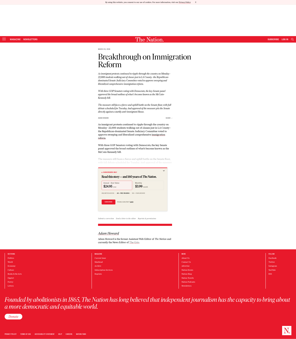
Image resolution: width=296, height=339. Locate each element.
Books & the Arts (15, 274)
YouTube (272, 270)
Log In (285, 39)
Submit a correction (106, 218)
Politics (11, 258)
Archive (98, 266)
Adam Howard (103, 118)
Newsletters (30, 39)
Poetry (10, 282)
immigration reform (133, 83)
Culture (11, 270)
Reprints (98, 274)
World (10, 262)
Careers (69, 334)
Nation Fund (81, 334)
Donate (13, 317)
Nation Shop (187, 274)
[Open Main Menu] (4, 39)
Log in (131, 202)
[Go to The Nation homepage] (149, 39)
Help (60, 334)
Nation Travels (188, 278)
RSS (270, 274)
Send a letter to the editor (126, 218)
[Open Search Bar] (292, 39)
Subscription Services (104, 270)
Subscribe (273, 39)
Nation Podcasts (188, 282)
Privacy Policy (185, 2)
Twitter (271, 262)
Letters (11, 286)
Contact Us (186, 262)
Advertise (186, 266)
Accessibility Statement (45, 334)
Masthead (99, 262)
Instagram (272, 266)
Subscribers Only (110, 172)
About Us (185, 258)
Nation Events (187, 270)
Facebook (272, 258)
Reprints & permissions (147, 218)
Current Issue (100, 258)
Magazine (15, 39)
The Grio (134, 242)
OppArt (11, 278)
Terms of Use (25, 334)
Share (168, 118)
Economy (11, 266)
